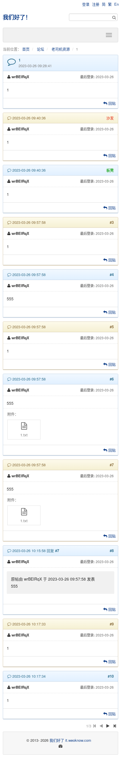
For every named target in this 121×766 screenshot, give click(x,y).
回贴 (111, 103)
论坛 (40, 49)
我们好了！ (17, 17)
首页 (26, 49)
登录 (85, 4)
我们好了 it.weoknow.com (70, 740)
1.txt (24, 434)
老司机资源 (60, 49)
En (116, 4)
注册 (95, 4)
